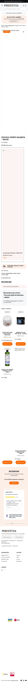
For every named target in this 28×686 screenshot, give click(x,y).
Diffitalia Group (8, 340)
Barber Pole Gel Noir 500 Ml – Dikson (21, 333)
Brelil (6, 377)
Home (2, 25)
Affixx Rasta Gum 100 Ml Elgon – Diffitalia (7, 334)
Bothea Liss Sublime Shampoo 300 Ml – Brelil (7, 371)
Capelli (6, 25)
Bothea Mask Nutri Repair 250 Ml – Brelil (20, 452)
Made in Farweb (14, 680)
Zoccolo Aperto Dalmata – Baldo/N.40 (12, 253)
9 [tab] (22, 523)
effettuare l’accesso (11, 301)
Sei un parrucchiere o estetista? (14, 13)
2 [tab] (8, 523)
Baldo (6, 142)
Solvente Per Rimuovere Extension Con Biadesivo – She (15, 516)
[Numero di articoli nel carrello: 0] (25, 5)
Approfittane (13, 21)
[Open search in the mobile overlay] (14, 9)
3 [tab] (10, 523)
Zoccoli (16, 25)
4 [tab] (12, 523)
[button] (23, 32)
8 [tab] (20, 523)
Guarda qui (14, 483)
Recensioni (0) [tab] (6, 278)
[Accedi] (23, 5)
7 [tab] (18, 523)
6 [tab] (16, 523)
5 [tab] (14, 523)
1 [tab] (6, 523)
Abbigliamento (11, 25)
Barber (19, 339)
